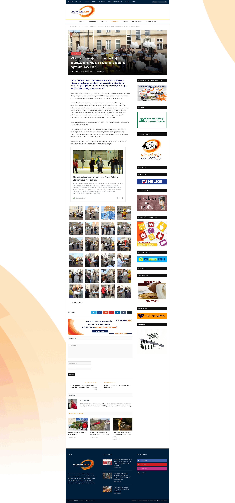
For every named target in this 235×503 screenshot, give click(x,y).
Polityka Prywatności (143, 501)
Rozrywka (114, 21)
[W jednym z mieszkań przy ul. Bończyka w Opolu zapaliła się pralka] (122, 424)
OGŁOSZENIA (78, 2)
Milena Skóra (75, 71)
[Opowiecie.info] (82, 11)
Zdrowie (125, 21)
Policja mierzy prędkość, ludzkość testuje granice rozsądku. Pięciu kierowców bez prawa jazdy (122, 476)
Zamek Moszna (151, 21)
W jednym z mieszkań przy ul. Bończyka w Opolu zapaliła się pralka (122, 434)
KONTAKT (127, 2)
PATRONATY (102, 2)
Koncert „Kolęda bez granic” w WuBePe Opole (77, 433)
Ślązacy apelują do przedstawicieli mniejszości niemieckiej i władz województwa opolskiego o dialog (83, 387)
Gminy (81, 21)
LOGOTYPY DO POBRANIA (115, 2)
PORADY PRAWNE (137, 21)
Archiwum (133, 501)
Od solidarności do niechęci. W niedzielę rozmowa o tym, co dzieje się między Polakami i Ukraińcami (123, 462)
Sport (104, 21)
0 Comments (100, 71)
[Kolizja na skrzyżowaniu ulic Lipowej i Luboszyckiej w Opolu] (100, 424)
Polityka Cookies (155, 501)
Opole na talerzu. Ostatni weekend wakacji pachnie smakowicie (121, 489)
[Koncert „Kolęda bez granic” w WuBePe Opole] (78, 424)
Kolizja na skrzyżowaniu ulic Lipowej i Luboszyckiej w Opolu (99, 433)
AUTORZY (94, 2)
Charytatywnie (76, 53)
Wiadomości (92, 21)
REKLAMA (70, 2)
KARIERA (87, 2)
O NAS (133, 2)
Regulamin (164, 501)
